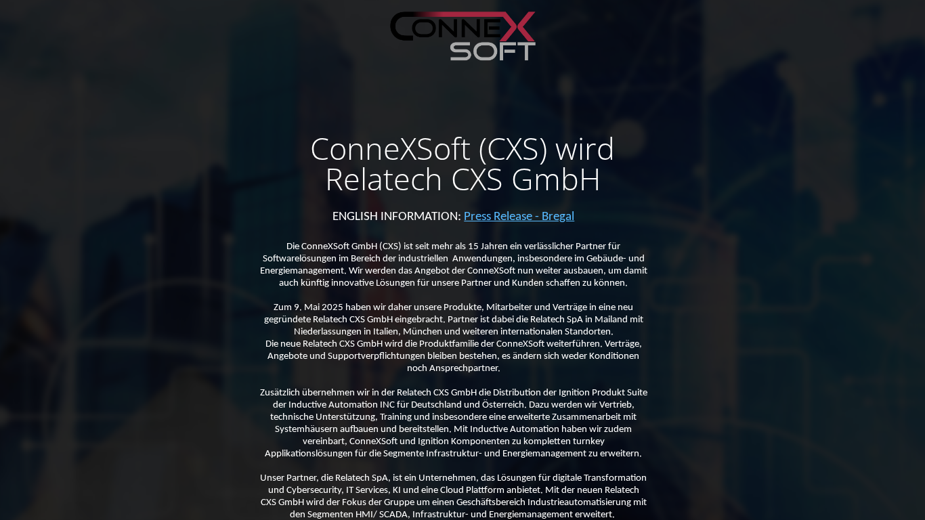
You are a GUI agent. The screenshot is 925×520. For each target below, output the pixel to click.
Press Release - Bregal (519, 217)
